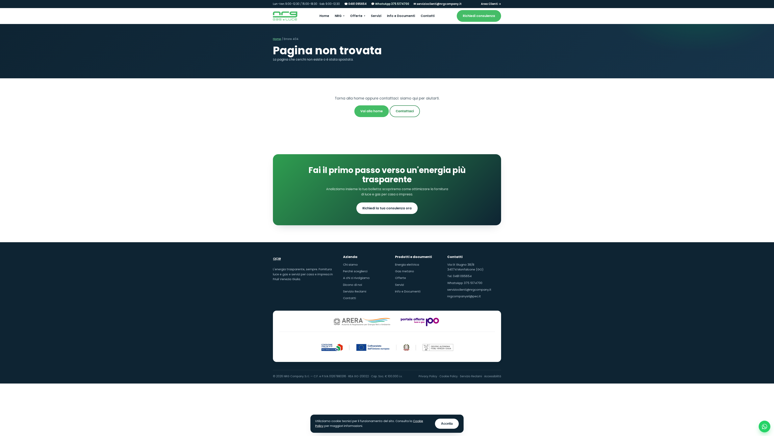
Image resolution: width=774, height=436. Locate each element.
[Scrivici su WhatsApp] (764, 426)
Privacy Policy (428, 376)
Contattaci (405, 111)
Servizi (376, 16)
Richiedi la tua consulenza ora (387, 208)
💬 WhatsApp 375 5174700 (390, 4)
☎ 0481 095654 (355, 4)
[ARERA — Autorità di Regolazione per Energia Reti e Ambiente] (362, 322)
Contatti (428, 16)
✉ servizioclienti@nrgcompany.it (438, 4)
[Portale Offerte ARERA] (419, 321)
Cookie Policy (448, 376)
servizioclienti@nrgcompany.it (469, 290)
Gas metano (404, 271)
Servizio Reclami (354, 291)
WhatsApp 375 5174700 (464, 283)
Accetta (447, 423)
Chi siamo (350, 265)
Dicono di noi (352, 285)
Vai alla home (371, 111)
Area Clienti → (491, 4)
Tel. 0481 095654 (459, 276)
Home (324, 16)
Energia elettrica (407, 265)
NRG (338, 16)
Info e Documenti (401, 16)
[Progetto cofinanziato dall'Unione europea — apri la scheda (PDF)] (387, 345)
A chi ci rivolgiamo (356, 278)
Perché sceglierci (355, 271)
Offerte (356, 16)
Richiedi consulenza (479, 16)
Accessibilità (492, 376)
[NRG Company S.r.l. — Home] (285, 16)
